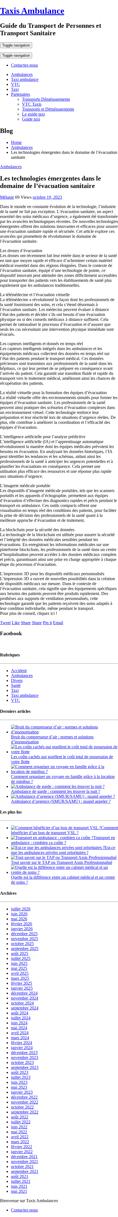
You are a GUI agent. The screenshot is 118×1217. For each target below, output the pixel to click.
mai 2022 (19, 1131)
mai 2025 (19, 968)
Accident (19, 670)
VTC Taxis (31, 104)
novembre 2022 (24, 1102)
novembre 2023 (24, 1057)
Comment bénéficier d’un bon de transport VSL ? (64, 830)
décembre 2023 (24, 1052)
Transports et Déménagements (48, 109)
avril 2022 (20, 1136)
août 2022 (19, 1117)
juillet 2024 (20, 1018)
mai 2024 (19, 1027)
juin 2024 (19, 1022)
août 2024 (19, 1013)
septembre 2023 (24, 1067)
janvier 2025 (22, 988)
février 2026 (21, 923)
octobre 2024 (22, 1003)
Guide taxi (31, 119)
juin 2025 (19, 963)
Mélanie (7, 197)
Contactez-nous (24, 65)
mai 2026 (19, 918)
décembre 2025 (24, 933)
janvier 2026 (22, 928)
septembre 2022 (24, 1112)
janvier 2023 (22, 1092)
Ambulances (22, 74)
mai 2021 (19, 1191)
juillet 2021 (20, 1181)
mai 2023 (19, 1087)
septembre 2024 (24, 1008)
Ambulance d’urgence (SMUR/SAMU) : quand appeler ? (61, 801)
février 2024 (21, 1042)
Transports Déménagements (46, 99)
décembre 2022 (24, 1097)
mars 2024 (20, 1037)
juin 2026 (19, 914)
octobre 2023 (22, 1062)
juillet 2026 (20, 909)
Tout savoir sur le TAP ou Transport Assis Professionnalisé (61, 862)
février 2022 (21, 1146)
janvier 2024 (22, 1047)
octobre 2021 (22, 1166)
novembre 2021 (24, 1161)
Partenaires (20, 94)
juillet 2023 (20, 1077)
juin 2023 (19, 1082)
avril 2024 (20, 1032)
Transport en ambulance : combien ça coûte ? (63, 840)
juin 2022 (19, 1127)
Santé (16, 685)
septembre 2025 (24, 948)
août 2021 (19, 1176)
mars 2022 (20, 1141)
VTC (15, 84)
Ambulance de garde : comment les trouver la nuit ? (55, 791)
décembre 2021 (24, 1156)
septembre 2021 (24, 1171)
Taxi (15, 89)
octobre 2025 (22, 943)
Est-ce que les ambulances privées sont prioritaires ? (63, 850)
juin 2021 (19, 1186)
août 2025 (19, 953)
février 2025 (21, 983)
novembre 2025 (24, 938)
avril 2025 (20, 973)
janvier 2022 (22, 1151)
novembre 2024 (24, 998)
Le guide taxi (33, 114)
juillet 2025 (20, 958)
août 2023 (19, 1072)
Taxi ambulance (24, 79)
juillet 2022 (20, 1122)
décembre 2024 (24, 993)
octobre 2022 (22, 1107)
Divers (17, 680)
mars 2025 (20, 978)
